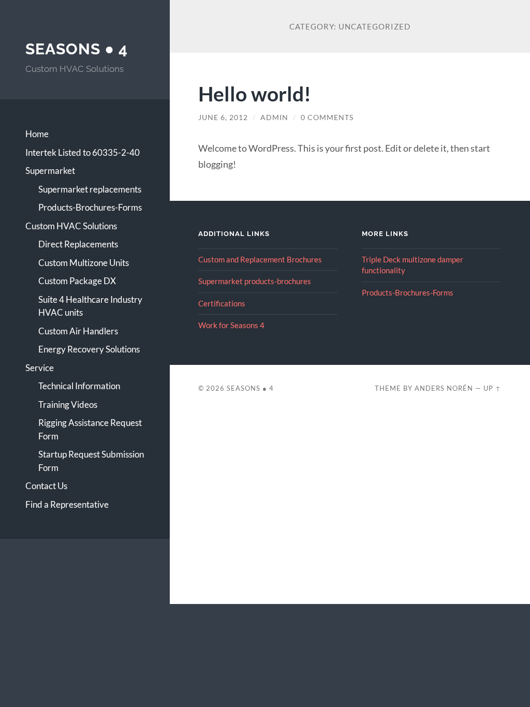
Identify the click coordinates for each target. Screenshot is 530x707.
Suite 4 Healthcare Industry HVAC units (90, 306)
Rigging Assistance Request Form (90, 429)
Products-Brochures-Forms (90, 207)
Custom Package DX (77, 280)
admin (274, 117)
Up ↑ (492, 388)
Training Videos (67, 404)
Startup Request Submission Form (91, 461)
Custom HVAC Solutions (71, 225)
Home (37, 133)
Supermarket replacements (89, 189)
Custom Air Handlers (78, 331)
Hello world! (254, 93)
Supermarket (50, 170)
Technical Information (79, 385)
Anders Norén (444, 388)
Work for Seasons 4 (231, 325)
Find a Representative (67, 504)
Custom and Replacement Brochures (260, 259)
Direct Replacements (78, 244)
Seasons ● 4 (76, 49)
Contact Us (46, 485)
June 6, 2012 (223, 117)
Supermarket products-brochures (254, 281)
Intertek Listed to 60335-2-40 (82, 152)
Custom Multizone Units (83, 262)
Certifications (221, 303)
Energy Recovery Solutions (89, 349)
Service (39, 367)
